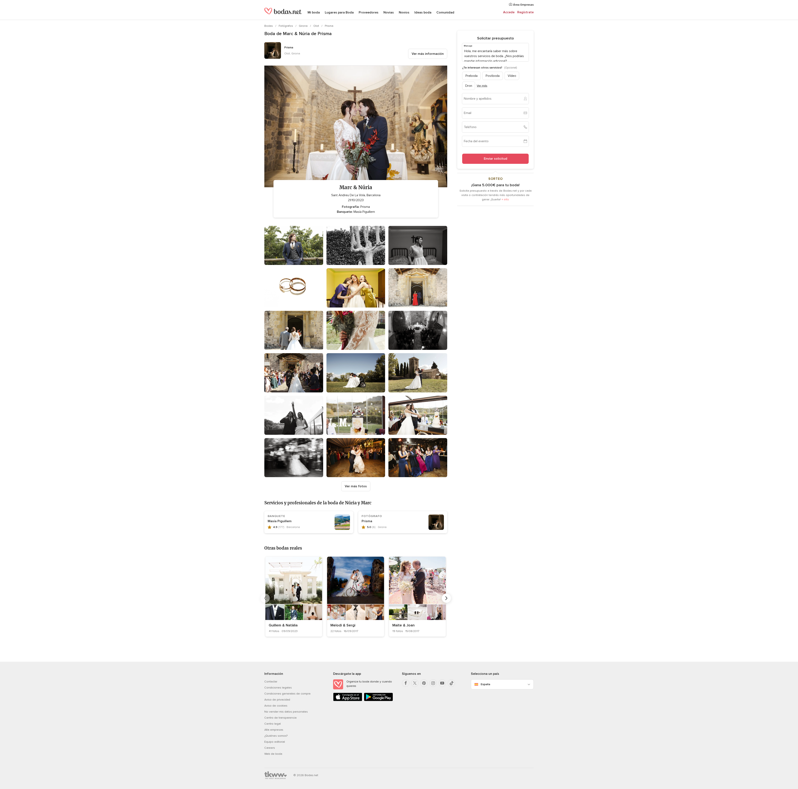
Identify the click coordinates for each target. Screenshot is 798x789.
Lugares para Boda (339, 12)
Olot (316, 26)
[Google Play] (378, 700)
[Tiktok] (451, 683)
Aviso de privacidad (277, 699)
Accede (509, 12)
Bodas (269, 26)
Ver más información (428, 54)
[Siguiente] (446, 598)
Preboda (472, 76)
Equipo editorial (274, 742)
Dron (468, 85)
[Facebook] (405, 683)
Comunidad (445, 12)
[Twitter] (415, 683)
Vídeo (512, 76)
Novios (404, 12)
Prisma (329, 26)
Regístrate (525, 12)
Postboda (493, 76)
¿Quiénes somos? (276, 736)
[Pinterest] (424, 683)
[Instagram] (433, 683)
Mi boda (314, 12)
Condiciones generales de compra (287, 693)
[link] (293, 597)
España (485, 684)
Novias (388, 12)
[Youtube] (442, 683)
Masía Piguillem (280, 521)
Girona (303, 26)
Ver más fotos (356, 486)
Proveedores (368, 12)
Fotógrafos (286, 26)
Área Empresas (523, 4)
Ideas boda (422, 12)
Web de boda (273, 754)
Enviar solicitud (495, 159)
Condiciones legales (278, 687)
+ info (505, 199)
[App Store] (347, 700)
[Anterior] (265, 598)
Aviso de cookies (275, 705)
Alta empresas (273, 729)
